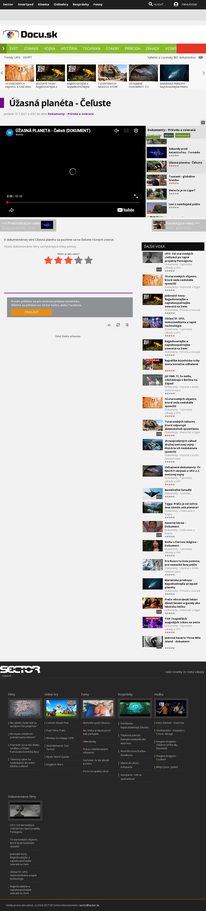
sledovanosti (183, 135)
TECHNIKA (91, 48)
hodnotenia (153, 138)
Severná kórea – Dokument (175, 524)
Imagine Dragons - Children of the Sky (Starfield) (166, 745)
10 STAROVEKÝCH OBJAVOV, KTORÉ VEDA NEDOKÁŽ (18, 87)
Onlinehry (61, 4)
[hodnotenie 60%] (68, 260)
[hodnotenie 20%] (48, 260)
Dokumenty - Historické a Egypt (182, 287)
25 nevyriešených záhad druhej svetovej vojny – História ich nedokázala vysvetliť (181, 446)
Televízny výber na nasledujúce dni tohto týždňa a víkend (22, 763)
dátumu (169, 135)
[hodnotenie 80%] (78, 260)
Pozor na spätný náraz (96, 771)
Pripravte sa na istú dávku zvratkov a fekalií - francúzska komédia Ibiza (24, 748)
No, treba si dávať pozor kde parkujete (97, 732)
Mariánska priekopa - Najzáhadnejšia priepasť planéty (181, 583)
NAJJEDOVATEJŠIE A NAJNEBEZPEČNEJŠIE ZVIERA (78, 87)
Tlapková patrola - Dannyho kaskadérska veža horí (133, 739)
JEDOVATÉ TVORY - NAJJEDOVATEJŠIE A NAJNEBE (46, 87)
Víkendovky (89, 741)
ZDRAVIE (31, 48)
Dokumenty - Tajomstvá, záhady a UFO (178, 266)
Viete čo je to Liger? (182, 190)
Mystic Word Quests (57, 756)
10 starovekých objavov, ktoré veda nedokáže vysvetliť (181, 279)
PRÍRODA (132, 48)
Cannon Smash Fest (57, 723)
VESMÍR (171, 48)
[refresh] (118, 325)
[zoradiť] (127, 325)
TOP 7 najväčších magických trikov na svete (182, 620)
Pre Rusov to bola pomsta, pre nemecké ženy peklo (182, 562)
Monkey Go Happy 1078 (60, 738)
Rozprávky (81, 4)
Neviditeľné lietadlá (178, 490)
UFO (17, 57)
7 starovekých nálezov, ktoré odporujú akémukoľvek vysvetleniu (182, 425)
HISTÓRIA (69, 48)
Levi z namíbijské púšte (184, 204)
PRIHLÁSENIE (189, 4)
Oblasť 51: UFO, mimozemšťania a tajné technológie (180, 322)
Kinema (43, 4)
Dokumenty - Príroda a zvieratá (71, 114)
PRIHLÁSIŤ (31, 312)
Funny (98, 4)
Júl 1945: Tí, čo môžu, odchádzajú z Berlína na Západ (181, 379)
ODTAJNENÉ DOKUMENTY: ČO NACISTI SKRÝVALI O (140, 87)
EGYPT (27, 57)
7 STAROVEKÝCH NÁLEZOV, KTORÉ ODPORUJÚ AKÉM (108, 87)
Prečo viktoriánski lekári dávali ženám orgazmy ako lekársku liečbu (182, 603)
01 (109, 325)
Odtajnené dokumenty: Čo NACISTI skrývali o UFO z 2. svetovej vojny (183, 470)
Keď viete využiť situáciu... (97, 723)
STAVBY (112, 48)
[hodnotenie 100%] (88, 260)
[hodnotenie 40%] (58, 260)
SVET (14, 48)
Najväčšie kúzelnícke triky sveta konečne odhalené (182, 362)
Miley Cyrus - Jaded (167, 767)
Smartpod (25, 4)
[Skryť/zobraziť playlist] (203, 123)
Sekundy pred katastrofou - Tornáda (184, 150)
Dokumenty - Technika (177, 493)
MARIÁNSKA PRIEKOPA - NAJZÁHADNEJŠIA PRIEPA (174, 85)
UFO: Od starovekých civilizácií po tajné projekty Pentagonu (179, 257)
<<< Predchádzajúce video (21, 225)
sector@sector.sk (89, 905)
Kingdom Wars (54, 764)
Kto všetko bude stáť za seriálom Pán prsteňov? (23, 724)
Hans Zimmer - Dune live (170, 723)
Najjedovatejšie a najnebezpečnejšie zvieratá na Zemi (177, 344)
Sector (8, 4)
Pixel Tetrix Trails (55, 730)
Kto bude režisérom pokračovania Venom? (22, 735)
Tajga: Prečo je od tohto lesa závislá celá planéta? (182, 505)
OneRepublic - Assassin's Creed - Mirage (170, 732)
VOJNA (49, 48)
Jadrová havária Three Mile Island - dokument (183, 639)
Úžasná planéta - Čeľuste (185, 162)
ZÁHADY (153, 48)
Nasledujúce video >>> (183, 225)
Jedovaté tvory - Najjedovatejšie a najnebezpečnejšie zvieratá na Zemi (177, 301)
